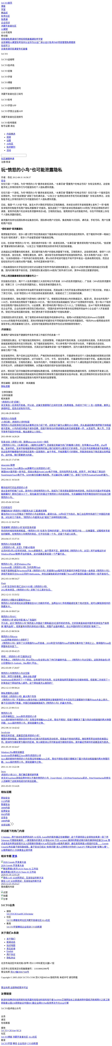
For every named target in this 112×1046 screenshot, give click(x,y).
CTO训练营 (36, 927)
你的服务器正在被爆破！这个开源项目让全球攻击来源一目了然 (77, 837)
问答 (12, 49)
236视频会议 (18, 1003)
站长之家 (72, 1000)
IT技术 (50, 42)
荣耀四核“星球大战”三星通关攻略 (24, 511)
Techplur (29, 914)
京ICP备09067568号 (19, 972)
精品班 (4, 13)
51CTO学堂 (12, 927)
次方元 (56, 1003)
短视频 (24, 39)
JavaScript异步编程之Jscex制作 (21, 755)
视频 (9, 137)
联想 (12, 465)
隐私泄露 (5, 386)
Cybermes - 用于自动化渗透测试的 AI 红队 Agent (24, 837)
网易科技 (23, 1000)
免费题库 (71, 42)
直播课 (30, 39)
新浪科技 (5, 1000)
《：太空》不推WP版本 (18, 547)
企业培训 (5, 22)
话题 (9, 140)
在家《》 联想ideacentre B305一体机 (24, 442)
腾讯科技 (14, 1000)
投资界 (50, 1003)
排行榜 (17, 39)
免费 (14, 418)
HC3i (23, 914)
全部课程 (5, 42)
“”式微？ (10, 402)
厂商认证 (42, 42)
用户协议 (11, 954)
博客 (3, 6)
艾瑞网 (65, 1000)
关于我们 (11, 939)
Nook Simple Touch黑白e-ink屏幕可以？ (26, 468)
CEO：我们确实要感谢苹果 (19, 774)
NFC (14, 616)
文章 (3, 49)
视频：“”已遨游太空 (16, 656)
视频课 (4, 39)
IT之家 (102, 1000)
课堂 (16, 49)
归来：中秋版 (15, 422)
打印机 (4, 507)
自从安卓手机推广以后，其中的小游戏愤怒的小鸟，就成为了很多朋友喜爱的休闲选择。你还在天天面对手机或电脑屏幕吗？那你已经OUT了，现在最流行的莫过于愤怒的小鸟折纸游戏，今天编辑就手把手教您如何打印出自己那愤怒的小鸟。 (56, 494)
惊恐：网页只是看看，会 (18, 676)
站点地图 (11, 945)
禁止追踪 (14, 693)
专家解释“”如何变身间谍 (18, 527)
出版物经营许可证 (19, 987)
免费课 (4, 19)
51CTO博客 (12, 920)
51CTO (10, 914)
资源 (7, 49)
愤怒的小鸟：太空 (10, 564)
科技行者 (49, 1000)
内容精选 (11, 134)
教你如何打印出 (14, 487)
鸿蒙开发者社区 (8, 26)
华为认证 (34, 42)
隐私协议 (11, 958)
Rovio (14, 636)
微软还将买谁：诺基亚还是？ (20, 735)
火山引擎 (64, 1003)
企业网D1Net (40, 1003)
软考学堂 (38, 39)
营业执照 (5, 987)
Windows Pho (25, 564)
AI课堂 (4, 29)
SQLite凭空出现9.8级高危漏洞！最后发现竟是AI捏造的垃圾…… (71, 843)
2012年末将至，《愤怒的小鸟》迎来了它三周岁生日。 (26, 590)
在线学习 (5, 45)
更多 (14, 856)
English (10, 951)
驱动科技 (40, 1000)
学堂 (3, 9)
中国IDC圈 (29, 1003)
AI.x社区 (46, 920)
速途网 (80, 1000)
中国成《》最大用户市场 (18, 696)
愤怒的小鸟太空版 (21, 673)
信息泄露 (16, 544)
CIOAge (17, 914)
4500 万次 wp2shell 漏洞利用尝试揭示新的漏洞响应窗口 (76, 840)
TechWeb (58, 1000)
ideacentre (5, 465)
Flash (3, 583)
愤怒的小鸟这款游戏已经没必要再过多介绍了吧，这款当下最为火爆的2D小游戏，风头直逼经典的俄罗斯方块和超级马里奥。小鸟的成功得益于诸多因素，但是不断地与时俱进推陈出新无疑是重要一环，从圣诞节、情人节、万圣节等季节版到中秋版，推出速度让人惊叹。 (56, 428)
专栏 (21, 49)
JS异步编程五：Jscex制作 (18, 716)
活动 (9, 150)
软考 (19, 42)
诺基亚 (21, 752)
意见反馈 (11, 949)
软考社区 (5, 16)
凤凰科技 (31, 1000)
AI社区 (10, 144)
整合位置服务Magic (16, 600)
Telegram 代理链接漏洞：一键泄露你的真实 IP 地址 (25, 840)
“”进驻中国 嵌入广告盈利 (18, 620)
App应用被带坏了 (15, 640)
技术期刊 (11, 147)
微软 (15, 752)
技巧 (10, 507)
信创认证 (25, 42)
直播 (25, 49)
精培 (20, 927)
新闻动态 (11, 942)
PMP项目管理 (60, 42)
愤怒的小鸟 (6, 418)
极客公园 (7, 1003)
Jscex (3, 771)
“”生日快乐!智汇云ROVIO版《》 (24, 586)
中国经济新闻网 (91, 1000)
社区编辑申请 (7, 159)
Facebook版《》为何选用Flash (20, 567)
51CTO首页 (6, 3)
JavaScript (5, 732)
